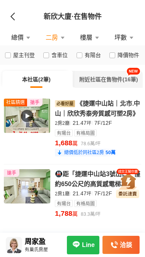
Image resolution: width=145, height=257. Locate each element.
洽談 (126, 245)
